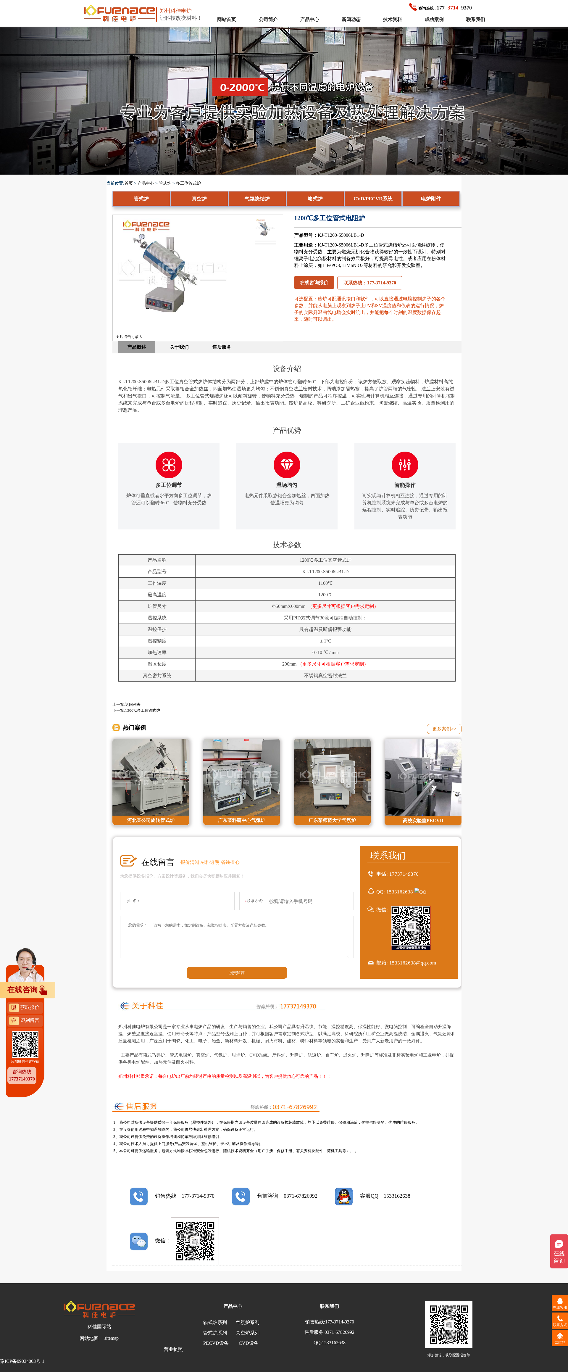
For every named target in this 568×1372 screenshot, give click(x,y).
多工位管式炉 (188, 183)
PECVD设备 (216, 1343)
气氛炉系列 (247, 1322)
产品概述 (136, 347)
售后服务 (221, 347)
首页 (129, 183)
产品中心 (309, 19)
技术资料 (392, 19)
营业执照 (173, 1349)
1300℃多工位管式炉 (142, 710)
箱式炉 (315, 199)
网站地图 (89, 1338)
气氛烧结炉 (257, 199)
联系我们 (475, 19)
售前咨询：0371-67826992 (287, 1196)
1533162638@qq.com (412, 963)
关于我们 (179, 347)
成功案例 (434, 19)
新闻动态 (351, 19)
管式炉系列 (215, 1332)
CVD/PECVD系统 (373, 199)
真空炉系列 (247, 1332)
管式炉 (165, 183)
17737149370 (404, 874)
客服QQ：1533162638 (385, 1196)
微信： (163, 1241)
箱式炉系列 (215, 1322)
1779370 (445, 8)
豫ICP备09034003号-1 (22, 1361)
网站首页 (226, 19)
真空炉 (199, 199)
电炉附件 (431, 199)
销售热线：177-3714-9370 (184, 1196)
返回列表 (133, 704)
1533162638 (399, 892)
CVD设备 (249, 1343)
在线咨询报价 (314, 282)
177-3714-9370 (339, 1321)
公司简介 (268, 19)
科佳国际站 (99, 1326)
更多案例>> (444, 728)
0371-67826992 (339, 1332)
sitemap (111, 1338)
